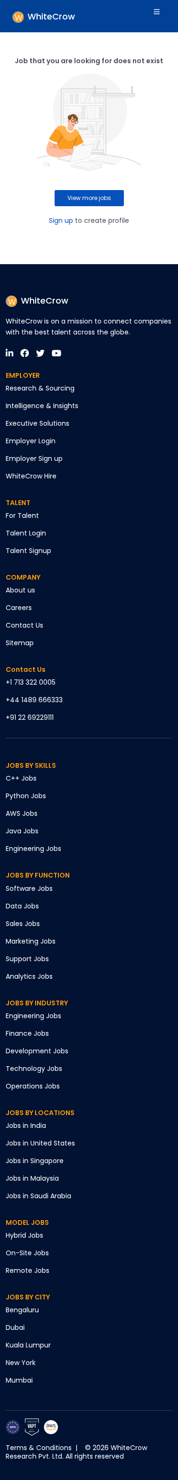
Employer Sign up (34, 458)
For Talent (22, 515)
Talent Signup (28, 550)
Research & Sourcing (40, 388)
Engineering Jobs (33, 848)
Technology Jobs (34, 1068)
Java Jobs (22, 831)
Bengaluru (22, 1310)
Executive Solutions (37, 423)
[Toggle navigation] (163, 16)
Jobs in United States (40, 1143)
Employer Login (31, 441)
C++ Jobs (21, 778)
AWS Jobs (21, 813)
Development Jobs (37, 1051)
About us (20, 590)
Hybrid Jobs (24, 1235)
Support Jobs (27, 959)
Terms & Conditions (39, 1447)
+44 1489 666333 (34, 700)
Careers (19, 607)
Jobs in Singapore (35, 1160)
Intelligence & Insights (42, 406)
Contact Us (24, 625)
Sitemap (20, 643)
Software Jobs (29, 888)
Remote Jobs (27, 1270)
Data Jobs (22, 906)
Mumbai (19, 1380)
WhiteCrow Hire (31, 476)
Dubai (15, 1327)
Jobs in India (26, 1125)
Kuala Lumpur (28, 1345)
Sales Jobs (23, 923)
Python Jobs (26, 796)
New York (21, 1362)
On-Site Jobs (27, 1253)
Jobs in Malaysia (32, 1178)
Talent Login (26, 533)
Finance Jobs (27, 1033)
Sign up (61, 220)
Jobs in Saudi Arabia (38, 1196)
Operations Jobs (33, 1086)
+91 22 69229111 (30, 717)
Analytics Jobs (29, 976)
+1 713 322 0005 (31, 682)
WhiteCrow (44, 300)
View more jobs (89, 198)
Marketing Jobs (31, 941)
